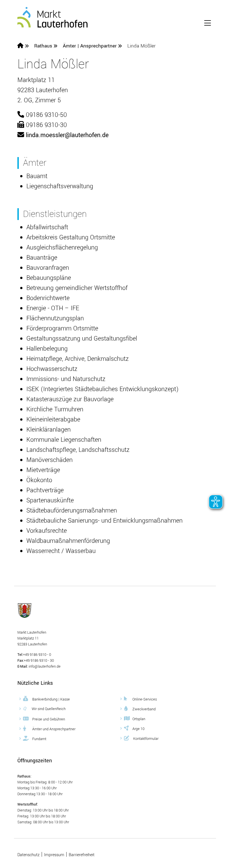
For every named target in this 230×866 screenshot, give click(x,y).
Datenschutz (28, 855)
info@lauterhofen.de (44, 666)
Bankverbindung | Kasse (50, 699)
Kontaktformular (145, 738)
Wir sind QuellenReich (44, 708)
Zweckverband (144, 709)
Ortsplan (138, 719)
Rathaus (43, 45)
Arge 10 (138, 728)
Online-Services (144, 699)
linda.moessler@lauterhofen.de (67, 135)
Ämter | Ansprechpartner (90, 45)
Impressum (54, 855)
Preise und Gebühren (48, 719)
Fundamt (38, 738)
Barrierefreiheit (82, 855)
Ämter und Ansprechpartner (53, 729)
